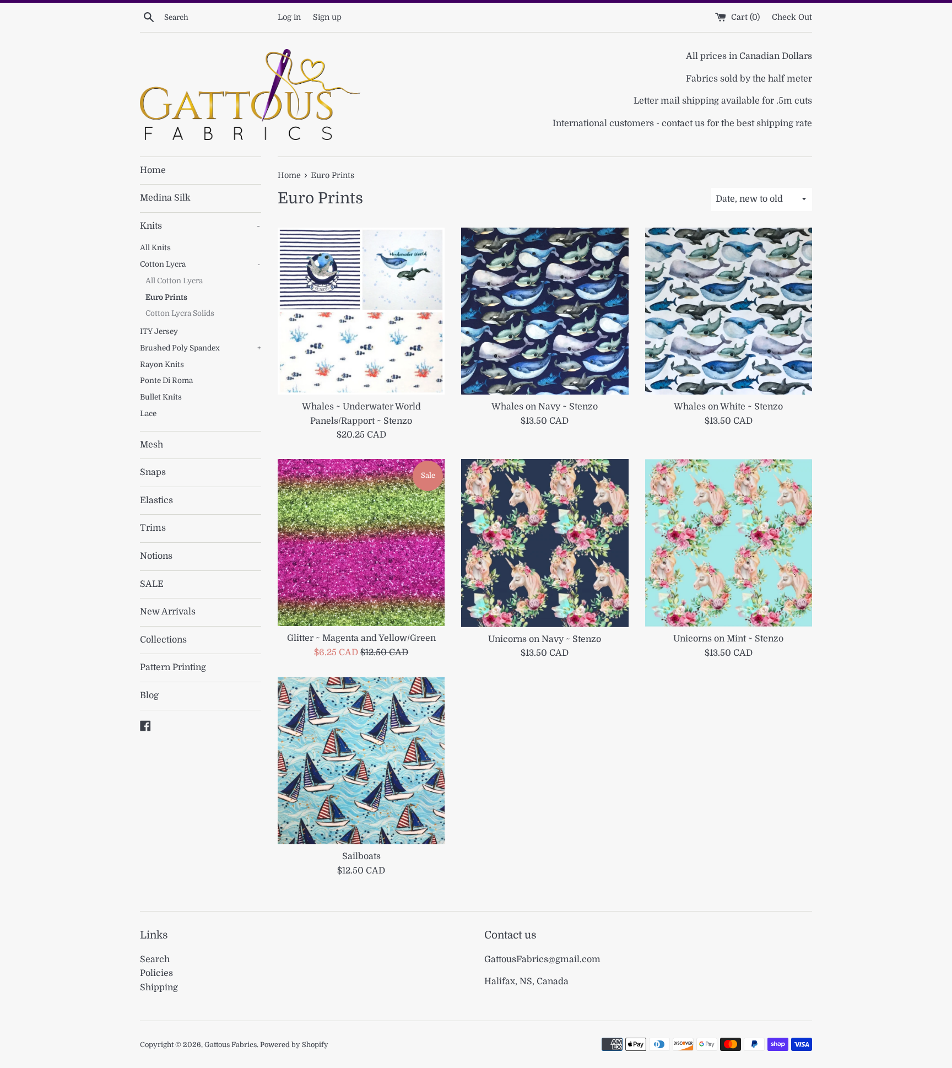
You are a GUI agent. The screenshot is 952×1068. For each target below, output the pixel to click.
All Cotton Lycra (174, 281)
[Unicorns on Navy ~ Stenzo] (544, 543)
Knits (200, 226)
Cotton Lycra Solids (179, 313)
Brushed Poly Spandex (200, 348)
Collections (163, 640)
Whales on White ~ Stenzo (728, 407)
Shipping (159, 988)
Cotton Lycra (200, 264)
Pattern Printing (173, 667)
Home (153, 170)
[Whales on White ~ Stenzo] (728, 311)
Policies (156, 973)
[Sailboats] (361, 760)
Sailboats (361, 856)
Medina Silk (165, 198)
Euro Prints (166, 297)
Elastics (156, 500)
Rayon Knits (162, 364)
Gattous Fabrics (230, 1044)
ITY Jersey (159, 331)
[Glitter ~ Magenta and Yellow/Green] (361, 542)
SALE (152, 584)
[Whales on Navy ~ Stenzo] (544, 311)
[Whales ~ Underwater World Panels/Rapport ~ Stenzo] (361, 311)
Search (155, 959)
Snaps (153, 472)
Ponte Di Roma (166, 380)
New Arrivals (168, 612)
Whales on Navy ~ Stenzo (544, 407)
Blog (149, 695)
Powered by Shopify (294, 1044)
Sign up (327, 17)
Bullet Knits (161, 397)
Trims (153, 528)
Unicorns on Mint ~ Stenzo (728, 639)
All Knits (155, 248)
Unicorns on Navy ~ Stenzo (544, 639)
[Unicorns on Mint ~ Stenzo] (728, 543)
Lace (148, 413)
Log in (289, 17)
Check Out (792, 17)
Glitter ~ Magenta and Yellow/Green (361, 638)
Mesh (151, 445)
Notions (156, 556)
